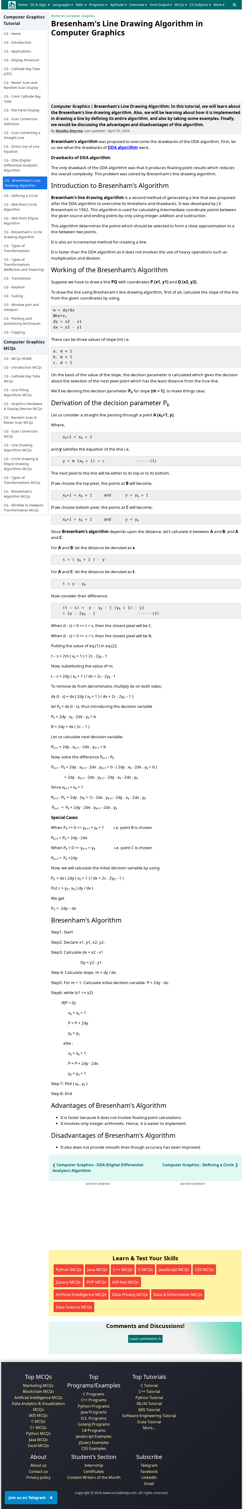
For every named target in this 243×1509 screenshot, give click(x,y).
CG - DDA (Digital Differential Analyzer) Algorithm (20, 165)
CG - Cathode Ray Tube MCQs (22, 378)
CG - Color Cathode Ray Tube (22, 99)
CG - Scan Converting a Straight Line (22, 135)
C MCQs (145, 1269)
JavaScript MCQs (174, 1269)
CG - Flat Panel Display (21, 110)
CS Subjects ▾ (200, 4)
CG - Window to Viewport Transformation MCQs (23, 507)
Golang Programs (94, 1424)
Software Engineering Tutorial (149, 1415)
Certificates (94, 1471)
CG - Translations (17, 278)
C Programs (93, 1394)
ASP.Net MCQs (125, 1282)
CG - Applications (17, 51)
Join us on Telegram (27, 1497)
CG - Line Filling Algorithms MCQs (18, 392)
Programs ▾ (98, 4)
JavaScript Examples (94, 1436)
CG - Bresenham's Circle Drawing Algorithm (23, 234)
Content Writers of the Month (94, 1477)
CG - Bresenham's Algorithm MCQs (18, 494)
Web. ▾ (81, 4)
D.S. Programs (94, 1418)
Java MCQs (97, 1269)
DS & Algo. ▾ (40, 4)
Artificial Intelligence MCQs (81, 1294)
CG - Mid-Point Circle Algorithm (20, 207)
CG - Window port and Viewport (21, 307)
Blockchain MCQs (38, 1391)
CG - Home (12, 33)
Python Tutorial (149, 1397)
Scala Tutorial (149, 1421)
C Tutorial (149, 1385)
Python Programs (94, 1406)
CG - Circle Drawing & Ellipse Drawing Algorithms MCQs (21, 464)
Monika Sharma (69, 131)
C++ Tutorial (149, 1391)
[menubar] (122, 4)
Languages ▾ (63, 4)
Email (149, 1483)
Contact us (38, 1471)
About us (38, 1465)
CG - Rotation (14, 287)
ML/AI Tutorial (149, 1403)
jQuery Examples (94, 1442)
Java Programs (94, 1412)
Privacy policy (38, 1477)
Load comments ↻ (145, 1338)
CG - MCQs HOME (18, 358)
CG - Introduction (17, 42)
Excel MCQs (38, 1445)
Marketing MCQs (38, 1385)
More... (149, 1427)
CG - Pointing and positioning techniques (22, 321)
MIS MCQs (38, 1415)
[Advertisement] (86, 68)
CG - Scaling (13, 296)
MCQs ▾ (181, 4)
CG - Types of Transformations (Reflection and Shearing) (24, 264)
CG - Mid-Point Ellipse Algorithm (21, 220)
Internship (93, 1465)
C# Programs (94, 1430)
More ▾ (219, 4)
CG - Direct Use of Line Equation (21, 149)
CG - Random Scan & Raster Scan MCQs (20, 420)
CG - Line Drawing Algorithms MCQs (18, 447)
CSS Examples (93, 1448)
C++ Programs (94, 1400)
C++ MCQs (122, 1269)
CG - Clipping (14, 332)
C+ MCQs (38, 1427)
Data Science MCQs (74, 1307)
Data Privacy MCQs (130, 1294)
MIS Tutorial (149, 1409)
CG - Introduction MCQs (23, 367)
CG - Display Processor (21, 60)
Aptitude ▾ (118, 4)
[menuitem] (24, 4)
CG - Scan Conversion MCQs (21, 433)
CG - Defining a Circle (21, 195)
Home (23, 4)
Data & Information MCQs (177, 1294)
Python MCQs (68, 1269)
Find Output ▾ (161, 4)
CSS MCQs (204, 1269)
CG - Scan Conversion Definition (21, 121)
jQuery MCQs (68, 1282)
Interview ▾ (138, 4)
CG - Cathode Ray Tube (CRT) (22, 71)
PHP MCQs (96, 1282)
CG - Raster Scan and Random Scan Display (21, 85)
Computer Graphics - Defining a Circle (198, 1164)
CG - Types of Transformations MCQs (22, 480)
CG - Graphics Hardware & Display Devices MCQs (23, 406)
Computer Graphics (80, 16)
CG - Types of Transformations (17, 248)
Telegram (149, 1465)
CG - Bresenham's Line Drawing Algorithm (23, 183)
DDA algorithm (123, 147)
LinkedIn (149, 1477)
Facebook (149, 1471)
